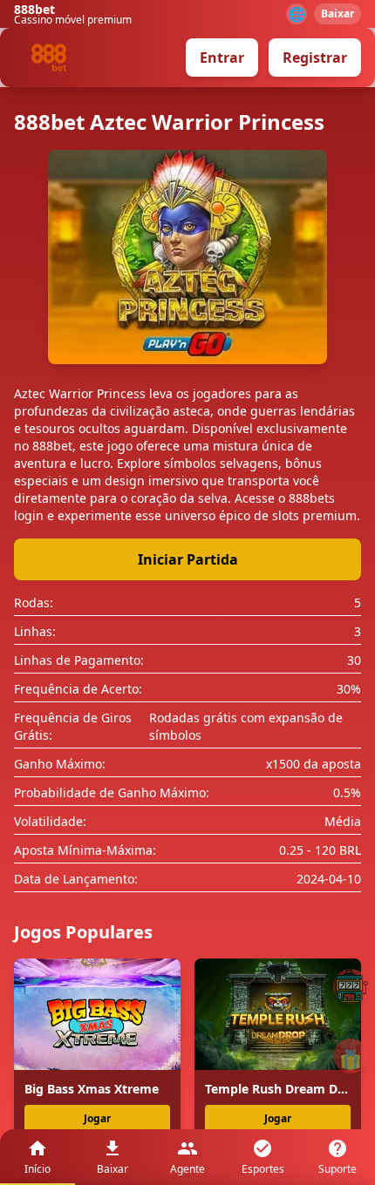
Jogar (97, 1118)
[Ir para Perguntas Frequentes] (350, 986)
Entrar (222, 57)
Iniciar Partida (188, 559)
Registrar (315, 57)
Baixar (337, 13)
